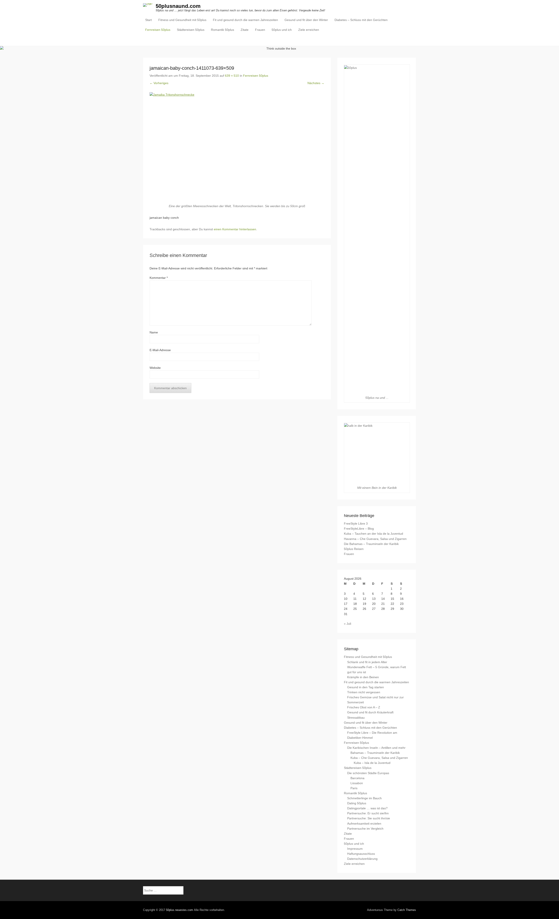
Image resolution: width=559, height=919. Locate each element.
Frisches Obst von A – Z (363, 707)
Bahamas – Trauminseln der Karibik (375, 752)
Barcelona (357, 778)
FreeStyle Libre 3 (356, 523)
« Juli (347, 623)
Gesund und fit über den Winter (306, 20)
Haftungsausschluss (361, 853)
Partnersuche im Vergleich (365, 828)
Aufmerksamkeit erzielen (364, 823)
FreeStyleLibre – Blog (359, 528)
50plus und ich (282, 29)
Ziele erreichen (308, 29)
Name (154, 332)
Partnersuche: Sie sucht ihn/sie (368, 818)
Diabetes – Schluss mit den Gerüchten (361, 20)
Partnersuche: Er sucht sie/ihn (368, 813)
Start (148, 20)
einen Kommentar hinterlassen (235, 229)
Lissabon (356, 783)
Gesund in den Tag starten (365, 687)
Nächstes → (315, 83)
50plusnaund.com (178, 6)
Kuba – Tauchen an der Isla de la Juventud (373, 533)
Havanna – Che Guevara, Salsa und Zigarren (375, 539)
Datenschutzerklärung (362, 858)
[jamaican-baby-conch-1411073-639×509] (237, 148)
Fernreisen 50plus (157, 29)
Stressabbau (356, 717)
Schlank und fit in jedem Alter (367, 662)
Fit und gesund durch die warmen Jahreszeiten (245, 20)
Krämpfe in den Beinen (363, 677)
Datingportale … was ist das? (367, 808)
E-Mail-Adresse (160, 350)
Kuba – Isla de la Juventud (372, 763)
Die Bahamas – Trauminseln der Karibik (371, 544)
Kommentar (159, 277)
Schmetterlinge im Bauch (364, 798)
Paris (353, 788)
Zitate (244, 29)
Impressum (355, 848)
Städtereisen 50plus (190, 29)
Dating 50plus (356, 803)
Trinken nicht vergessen (363, 692)
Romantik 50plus (222, 29)
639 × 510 (232, 75)
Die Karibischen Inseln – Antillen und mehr (376, 747)
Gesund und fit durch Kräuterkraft (370, 712)
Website (155, 367)
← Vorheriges (159, 83)
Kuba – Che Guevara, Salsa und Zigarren (379, 757)
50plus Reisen (354, 549)
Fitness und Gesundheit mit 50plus (182, 20)
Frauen (260, 29)
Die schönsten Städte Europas (368, 773)
